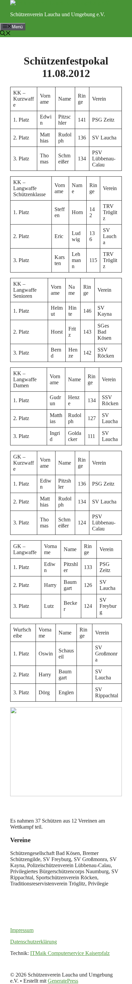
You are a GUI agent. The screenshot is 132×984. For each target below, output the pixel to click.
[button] (5, 34)
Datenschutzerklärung (33, 941)
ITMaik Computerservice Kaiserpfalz (70, 953)
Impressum (22, 930)
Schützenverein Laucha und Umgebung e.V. (57, 14)
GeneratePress (63, 981)
